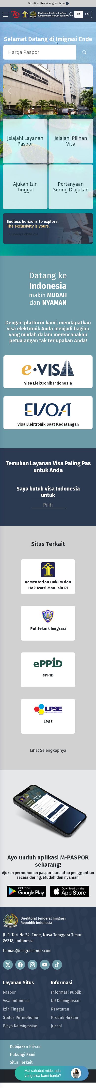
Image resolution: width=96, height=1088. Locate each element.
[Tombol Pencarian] (84, 52)
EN (87, 14)
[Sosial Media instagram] (32, 965)
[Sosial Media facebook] (20, 965)
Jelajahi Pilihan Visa (71, 141)
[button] (9, 91)
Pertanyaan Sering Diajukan (71, 186)
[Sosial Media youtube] (45, 965)
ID (78, 14)
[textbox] (48, 504)
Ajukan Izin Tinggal (25, 186)
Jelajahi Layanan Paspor (25, 141)
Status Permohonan (21, 1018)
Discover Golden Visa (23, 234)
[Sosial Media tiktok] (57, 965)
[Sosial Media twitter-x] (8, 965)
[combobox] (48, 503)
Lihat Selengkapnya (48, 750)
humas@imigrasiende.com (27, 950)
